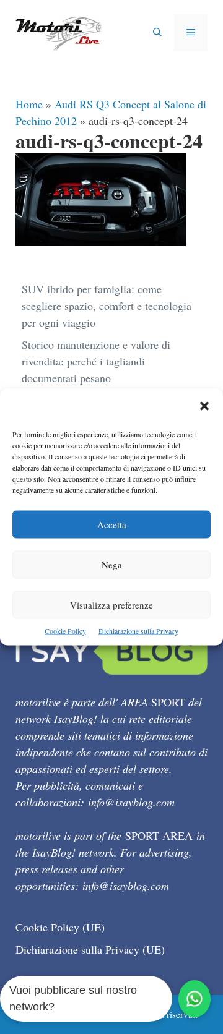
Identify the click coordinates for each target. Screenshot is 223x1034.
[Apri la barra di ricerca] (157, 32)
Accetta (111, 524)
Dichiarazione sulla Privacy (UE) (90, 949)
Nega (112, 564)
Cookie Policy (65, 631)
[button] (204, 407)
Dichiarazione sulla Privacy (138, 631)
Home (29, 103)
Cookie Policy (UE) (60, 927)
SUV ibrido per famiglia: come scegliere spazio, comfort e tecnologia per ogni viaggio (106, 305)
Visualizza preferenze (111, 605)
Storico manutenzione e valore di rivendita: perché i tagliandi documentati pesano (96, 361)
